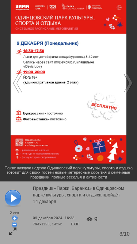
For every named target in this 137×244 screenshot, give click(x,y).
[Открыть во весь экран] (12, 231)
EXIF (75, 224)
